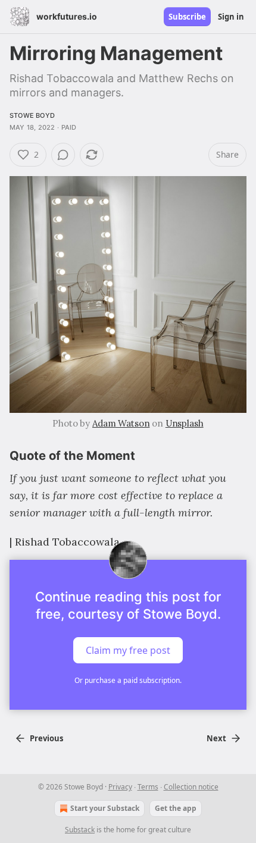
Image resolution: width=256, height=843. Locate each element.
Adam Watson (120, 423)
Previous (46, 738)
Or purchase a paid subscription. (128, 680)
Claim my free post (128, 650)
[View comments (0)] (63, 155)
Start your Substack (104, 808)
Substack (80, 830)
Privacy (120, 787)
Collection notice (191, 787)
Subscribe (187, 16)
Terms (148, 787)
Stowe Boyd (32, 115)
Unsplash (185, 423)
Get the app (175, 808)
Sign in (231, 16)
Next (216, 738)
